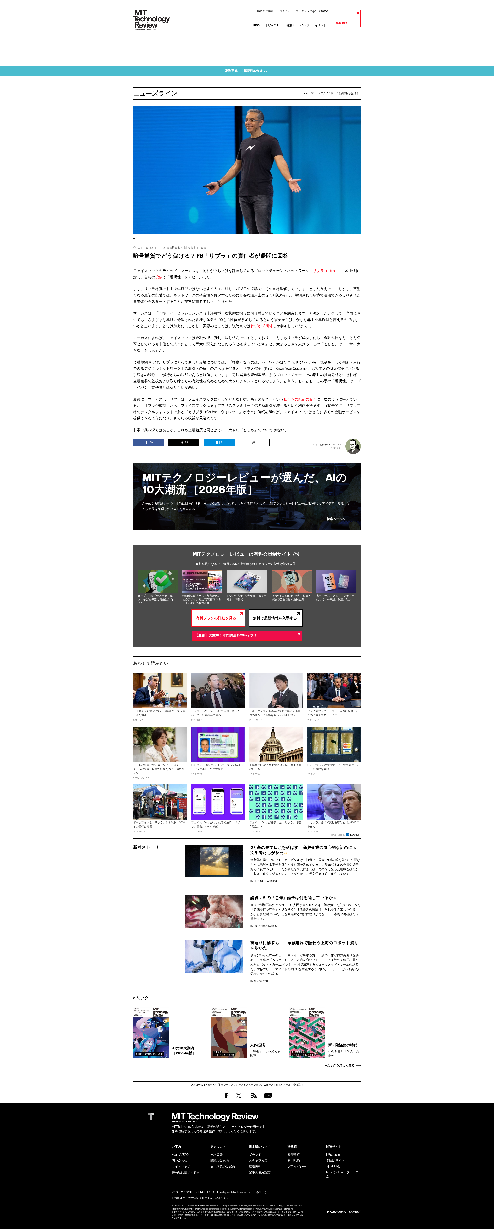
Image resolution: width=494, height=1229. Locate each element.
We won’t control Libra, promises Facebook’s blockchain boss (169, 247)
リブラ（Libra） (326, 270)
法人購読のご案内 (222, 1166)
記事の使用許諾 (260, 1172)
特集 (290, 25)
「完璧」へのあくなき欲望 (265, 1050)
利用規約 (294, 1160)
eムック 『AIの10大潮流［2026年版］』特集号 (246, 597)
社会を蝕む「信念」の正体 (343, 1050)
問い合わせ (179, 1160)
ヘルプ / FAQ (180, 1154)
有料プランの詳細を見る (216, 618)
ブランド (255, 1154)
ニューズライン (155, 93)
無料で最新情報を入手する (275, 618)
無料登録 (341, 23)
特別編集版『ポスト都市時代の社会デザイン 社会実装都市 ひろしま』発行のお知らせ (201, 599)
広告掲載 (255, 1166)
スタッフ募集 (258, 1160)
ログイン (284, 11)
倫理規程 (294, 1154)
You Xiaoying (261, 980)
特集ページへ (336, 519)
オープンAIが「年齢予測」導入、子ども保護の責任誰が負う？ (155, 599)
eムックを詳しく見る (340, 1065)
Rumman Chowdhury (265, 925)
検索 (322, 11)
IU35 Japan (333, 1154)
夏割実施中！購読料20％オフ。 (247, 71)
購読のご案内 (265, 11)
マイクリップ (304, 11)
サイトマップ (181, 1166)
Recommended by (337, 835)
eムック (304, 25)
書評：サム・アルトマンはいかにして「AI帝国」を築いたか (335, 597)
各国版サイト (335, 1160)
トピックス (273, 25)
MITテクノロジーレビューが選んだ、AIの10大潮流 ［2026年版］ (244, 483)
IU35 (256, 25)
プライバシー (297, 1166)
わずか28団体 (261, 326)
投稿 (158, 277)
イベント (321, 25)
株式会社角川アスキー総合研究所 (208, 1198)
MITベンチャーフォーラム (342, 1174)
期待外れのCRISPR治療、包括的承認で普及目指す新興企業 (291, 597)
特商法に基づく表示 (186, 1172)
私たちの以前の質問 (299, 399)
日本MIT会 (333, 1166)
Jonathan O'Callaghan (266, 880)
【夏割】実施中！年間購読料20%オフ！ (226, 635)
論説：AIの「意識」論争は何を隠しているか (291, 897)
